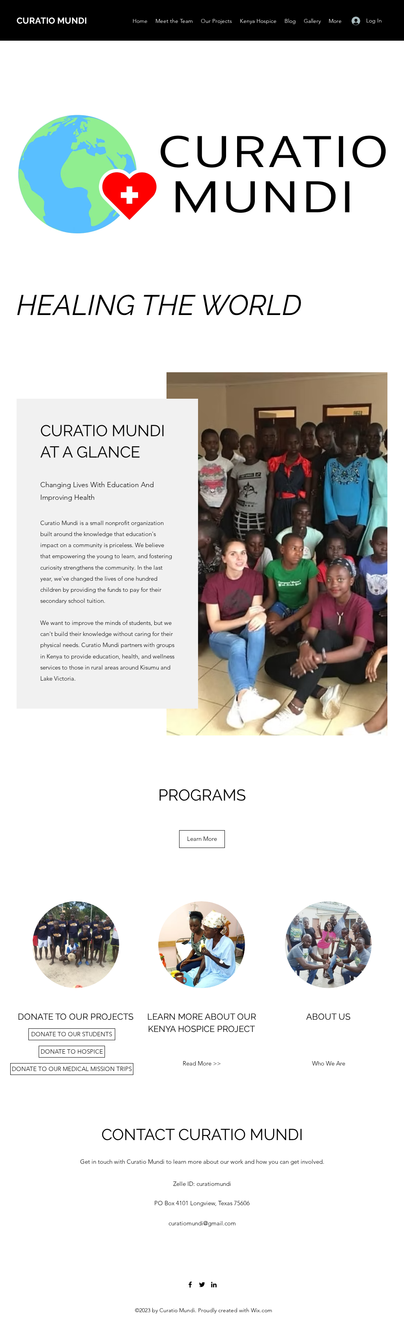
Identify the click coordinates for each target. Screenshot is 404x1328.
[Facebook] (190, 1285)
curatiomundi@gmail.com (202, 1223)
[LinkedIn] (214, 1285)
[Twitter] (202, 1285)
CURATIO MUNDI (52, 20)
